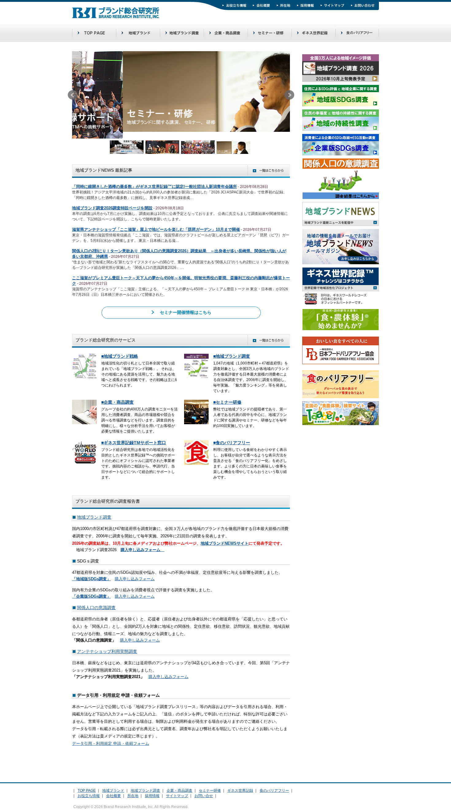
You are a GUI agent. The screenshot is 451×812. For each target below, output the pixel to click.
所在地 (132, 796)
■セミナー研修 (227, 402)
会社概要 (113, 796)
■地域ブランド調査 (231, 356)
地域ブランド (113, 790)
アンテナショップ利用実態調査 (107, 651)
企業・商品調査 (179, 790)
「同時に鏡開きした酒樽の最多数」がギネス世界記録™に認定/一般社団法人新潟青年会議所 (154, 186)
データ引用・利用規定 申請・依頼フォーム (110, 743)
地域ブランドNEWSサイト (225, 543)
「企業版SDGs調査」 (91, 596)
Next (289, 95)
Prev (73, 95)
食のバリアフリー (274, 790)
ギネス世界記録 (240, 790)
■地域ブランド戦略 (119, 356)
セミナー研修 (210, 790)
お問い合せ (204, 796)
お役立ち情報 (89, 796)
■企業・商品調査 (117, 402)
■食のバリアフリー (231, 442)
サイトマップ (177, 796)
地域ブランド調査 (94, 517)
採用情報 (152, 796)
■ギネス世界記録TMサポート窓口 (133, 442)
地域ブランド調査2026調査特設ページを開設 (112, 208)
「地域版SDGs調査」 (91, 579)
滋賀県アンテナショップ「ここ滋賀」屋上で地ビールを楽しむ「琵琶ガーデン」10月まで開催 (156, 229)
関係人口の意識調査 (96, 607)
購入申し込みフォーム (135, 579)
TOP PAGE (87, 790)
